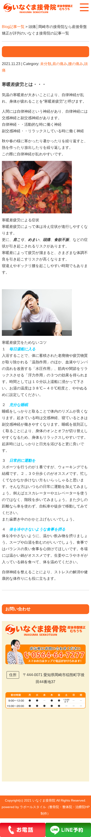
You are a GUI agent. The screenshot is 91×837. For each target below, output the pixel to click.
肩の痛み (59, 64)
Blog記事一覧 (13, 27)
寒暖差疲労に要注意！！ (32, 51)
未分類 (45, 64)
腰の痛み (75, 64)
